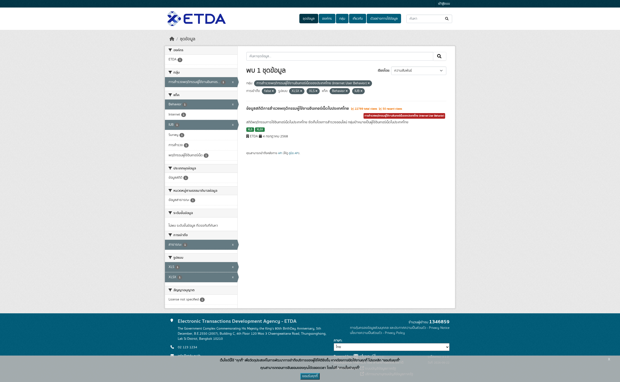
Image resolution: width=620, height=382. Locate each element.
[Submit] (447, 19)
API (280, 153)
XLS (250, 130)
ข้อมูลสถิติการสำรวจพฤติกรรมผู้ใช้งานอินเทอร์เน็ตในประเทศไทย (298, 108)
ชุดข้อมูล (309, 18)
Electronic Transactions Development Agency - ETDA (237, 321)
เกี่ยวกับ (358, 18)
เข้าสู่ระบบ (444, 3)
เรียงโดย (383, 70)
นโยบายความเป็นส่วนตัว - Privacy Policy (377, 333)
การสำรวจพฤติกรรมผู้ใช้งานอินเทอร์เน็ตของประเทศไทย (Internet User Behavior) (404, 115)
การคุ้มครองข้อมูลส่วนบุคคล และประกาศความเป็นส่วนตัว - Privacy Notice (400, 327)
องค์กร (327, 18)
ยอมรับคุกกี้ (310, 376)
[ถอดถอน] (369, 83)
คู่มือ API (294, 153)
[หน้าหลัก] (172, 39)
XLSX (260, 130)
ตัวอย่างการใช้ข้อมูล (384, 18)
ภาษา (337, 340)
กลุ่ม (342, 18)
